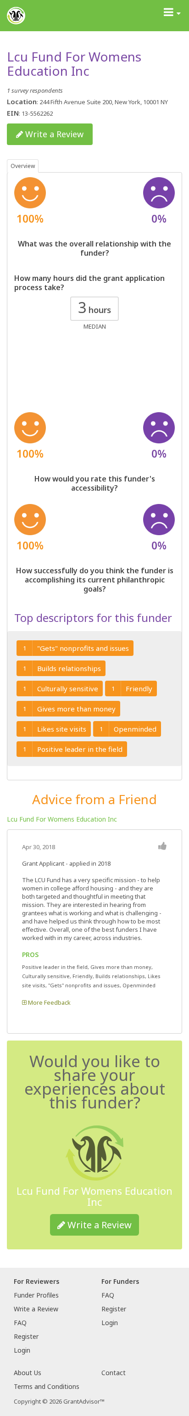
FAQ (20, 1322)
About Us (27, 1372)
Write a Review (53, 134)
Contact (113, 1372)
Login (22, 1350)
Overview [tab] (23, 166)
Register (26, 1336)
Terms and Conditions (46, 1386)
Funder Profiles (36, 1295)
